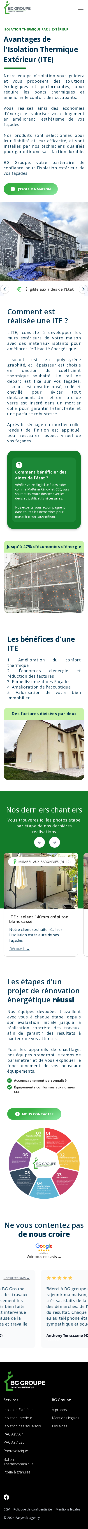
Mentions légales (68, 1509)
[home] (17, 8)
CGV (7, 1509)
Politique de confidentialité (32, 1509)
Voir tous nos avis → (44, 1256)
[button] (79, 7)
